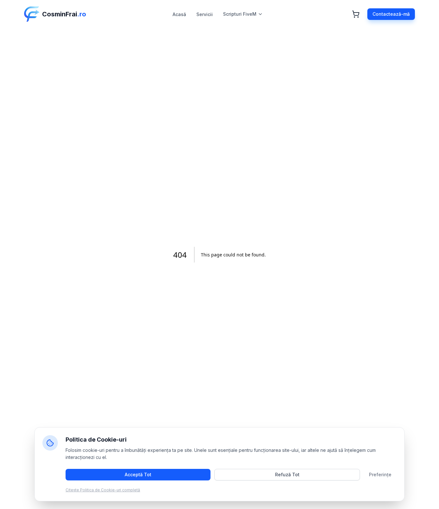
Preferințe (380, 474)
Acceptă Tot (138, 474)
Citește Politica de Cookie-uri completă (103, 489)
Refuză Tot (287, 474)
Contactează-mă (391, 14)
